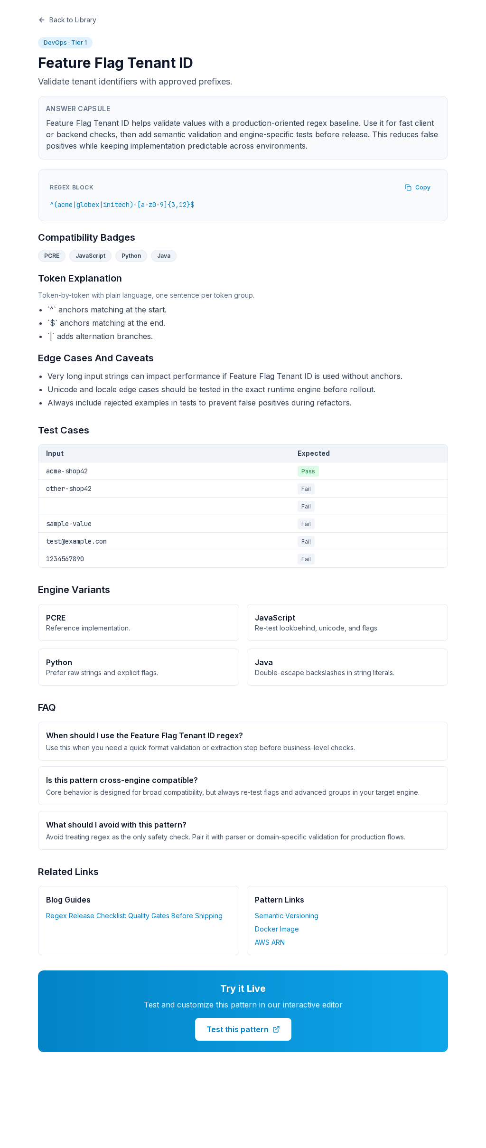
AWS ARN (270, 942)
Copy (422, 187)
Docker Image (277, 929)
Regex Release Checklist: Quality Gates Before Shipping (134, 916)
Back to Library (72, 20)
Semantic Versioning (286, 916)
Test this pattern (237, 1029)
